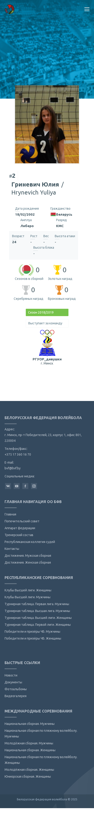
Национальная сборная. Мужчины (30, 724)
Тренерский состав (19, 535)
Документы (13, 682)
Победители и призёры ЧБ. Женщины (33, 638)
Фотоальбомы (16, 689)
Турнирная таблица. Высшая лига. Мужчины (37, 611)
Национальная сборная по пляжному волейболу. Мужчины (41, 733)
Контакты (12, 549)
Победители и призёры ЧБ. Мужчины (32, 631)
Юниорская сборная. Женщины (28, 776)
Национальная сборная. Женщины (30, 750)
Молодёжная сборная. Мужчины (29, 743)
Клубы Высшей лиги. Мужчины (27, 597)
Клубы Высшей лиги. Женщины (28, 590)
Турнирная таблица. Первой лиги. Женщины (38, 624)
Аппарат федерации (20, 528)
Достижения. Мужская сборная (28, 555)
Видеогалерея (15, 696)
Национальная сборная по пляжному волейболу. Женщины (41, 760)
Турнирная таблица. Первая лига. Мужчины (37, 604)
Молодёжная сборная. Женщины (29, 769)
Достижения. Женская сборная (28, 562)
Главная (10, 514)
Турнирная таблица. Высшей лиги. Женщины (38, 618)
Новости (11, 675)
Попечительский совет (22, 521)
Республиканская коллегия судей (30, 542)
